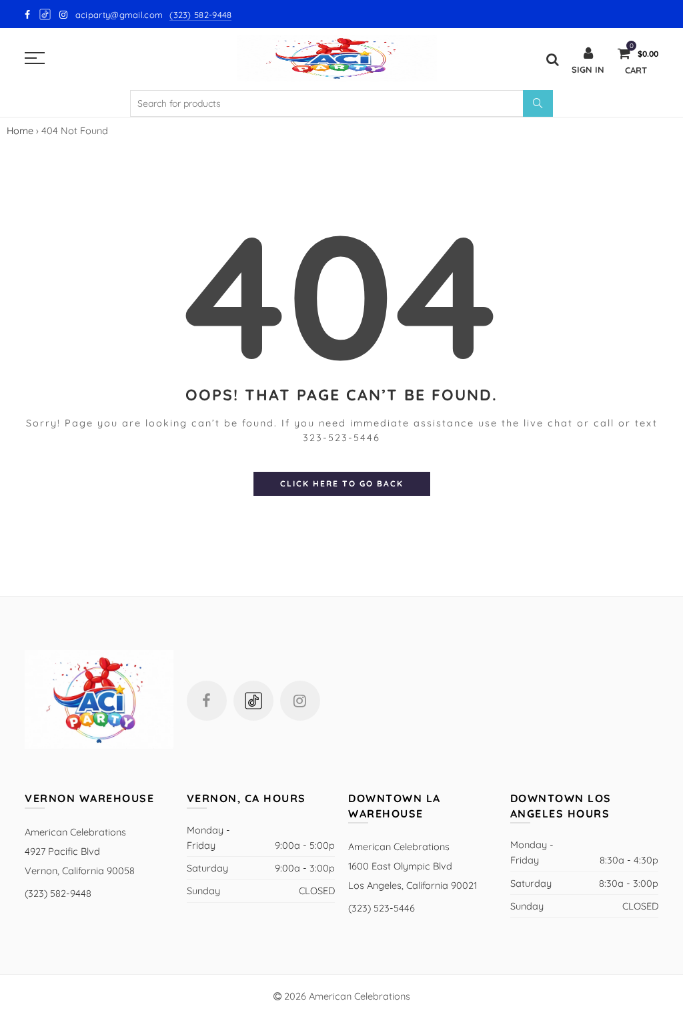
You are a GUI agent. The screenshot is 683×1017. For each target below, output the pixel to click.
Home (20, 130)
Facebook (207, 701)
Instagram (300, 701)
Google (46, 14)
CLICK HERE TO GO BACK (342, 483)
